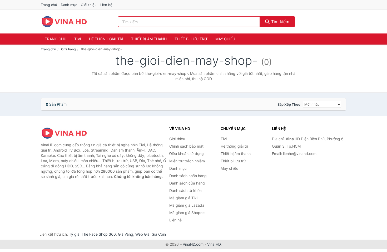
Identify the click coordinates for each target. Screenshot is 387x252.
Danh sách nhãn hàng (188, 175)
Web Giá (142, 234)
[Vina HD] (67, 133)
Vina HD (214, 244)
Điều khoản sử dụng (186, 153)
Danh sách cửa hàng (187, 183)
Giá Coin (159, 234)
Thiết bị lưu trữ (191, 39)
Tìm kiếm (279, 21)
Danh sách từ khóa (185, 190)
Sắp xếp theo (288, 104)
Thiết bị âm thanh (149, 39)
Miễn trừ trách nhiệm (187, 161)
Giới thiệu (89, 5)
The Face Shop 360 (99, 234)
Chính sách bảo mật (186, 146)
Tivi (77, 39)
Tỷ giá (74, 234)
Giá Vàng (125, 234)
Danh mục (69, 5)
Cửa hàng (68, 49)
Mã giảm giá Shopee (187, 212)
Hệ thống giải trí (106, 39)
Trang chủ (49, 5)
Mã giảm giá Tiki (183, 198)
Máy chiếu (225, 39)
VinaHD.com (193, 244)
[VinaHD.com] (64, 21)
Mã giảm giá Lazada (186, 205)
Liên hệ (106, 5)
